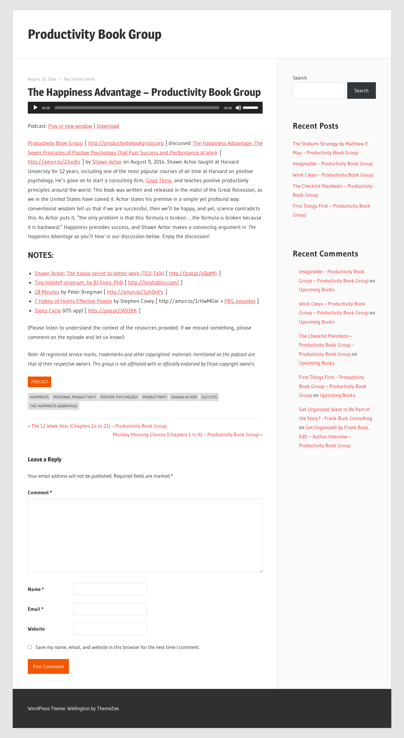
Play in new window (70, 126)
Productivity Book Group (94, 34)
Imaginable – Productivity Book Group (333, 163)
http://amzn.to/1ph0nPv (135, 292)
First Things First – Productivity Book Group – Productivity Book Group (332, 386)
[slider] (251, 107)
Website (36, 629)
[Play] (35, 108)
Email (35, 609)
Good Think (159, 180)
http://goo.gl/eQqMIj (193, 273)
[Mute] (238, 108)
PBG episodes (240, 301)
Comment (40, 492)
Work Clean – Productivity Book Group (333, 175)
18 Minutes (47, 292)
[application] (145, 108)
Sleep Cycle (48, 310)
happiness (39, 397)
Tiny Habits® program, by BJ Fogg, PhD (79, 282)
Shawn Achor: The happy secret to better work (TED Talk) (99, 273)
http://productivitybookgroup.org (126, 143)
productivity (155, 397)
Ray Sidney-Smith (79, 79)
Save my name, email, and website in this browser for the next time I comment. (117, 647)
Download (108, 126)
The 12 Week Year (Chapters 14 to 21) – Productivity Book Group (99, 426)
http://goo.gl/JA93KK (112, 310)
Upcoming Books (316, 289)
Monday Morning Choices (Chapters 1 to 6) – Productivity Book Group (186, 434)
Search (300, 78)
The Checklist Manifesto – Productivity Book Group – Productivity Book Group (326, 345)
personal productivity (74, 397)
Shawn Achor (107, 162)
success (209, 397)
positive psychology (119, 397)
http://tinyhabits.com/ (153, 282)
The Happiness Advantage (53, 405)
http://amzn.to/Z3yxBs (54, 162)
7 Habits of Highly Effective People (73, 301)
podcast (39, 382)
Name (36, 589)
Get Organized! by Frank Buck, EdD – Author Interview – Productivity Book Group (334, 436)
